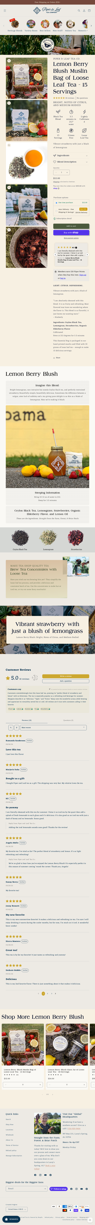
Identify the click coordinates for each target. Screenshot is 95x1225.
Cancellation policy (68, 1220)
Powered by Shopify (36, 1217)
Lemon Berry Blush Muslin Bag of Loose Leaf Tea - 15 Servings (20, 1071)
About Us (9, 1140)
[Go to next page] (56, 993)
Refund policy (11, 1150)
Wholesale (9, 1135)
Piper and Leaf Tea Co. (23, 1217)
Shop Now (9, 1124)
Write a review (66, 676)
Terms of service (72, 1217)
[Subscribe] (44, 1188)
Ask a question (66, 681)
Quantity (56, 168)
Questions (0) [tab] (68, 720)
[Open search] (10, 727)
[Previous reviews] (55, 254)
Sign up (82, 275)
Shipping (56, 182)
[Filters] (16, 727)
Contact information (83, 1220)
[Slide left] (42, 1094)
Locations (9, 1129)
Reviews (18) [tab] (27, 720)
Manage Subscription (14, 1155)
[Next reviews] (87, 254)
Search (8, 1119)
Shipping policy (84, 1217)
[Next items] (91, 25)
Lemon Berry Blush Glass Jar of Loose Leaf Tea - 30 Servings (66, 1071)
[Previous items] (3, 25)
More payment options (71, 238)
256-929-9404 (74, 1128)
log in (62, 278)
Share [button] (58, 357)
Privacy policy (60, 1217)
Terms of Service (12, 1145)
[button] (4, 10)
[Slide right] (52, 1094)
